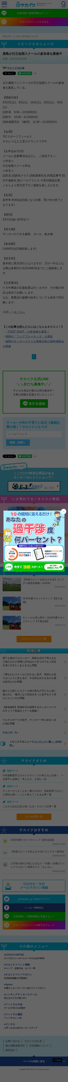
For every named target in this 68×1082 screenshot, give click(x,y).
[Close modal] (63, 511)
